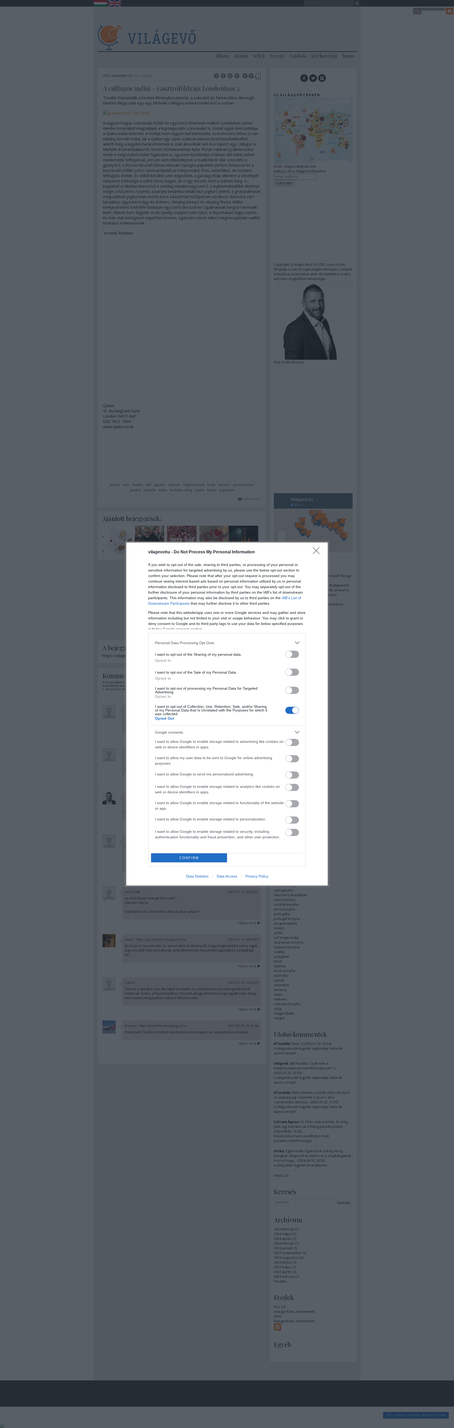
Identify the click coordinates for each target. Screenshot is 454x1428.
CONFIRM (189, 858)
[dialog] (227, 714)
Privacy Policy (256, 876)
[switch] (292, 654)
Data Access (227, 876)
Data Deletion (197, 876)
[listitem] (227, 642)
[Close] (318, 552)
